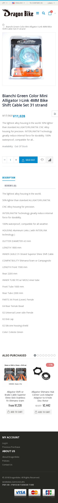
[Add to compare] (49, 159)
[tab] (8, 178)
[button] (35, 355)
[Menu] (37, 13)
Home (3, 25)
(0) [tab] (10, 185)
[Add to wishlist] (42, 159)
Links (50, 3)
